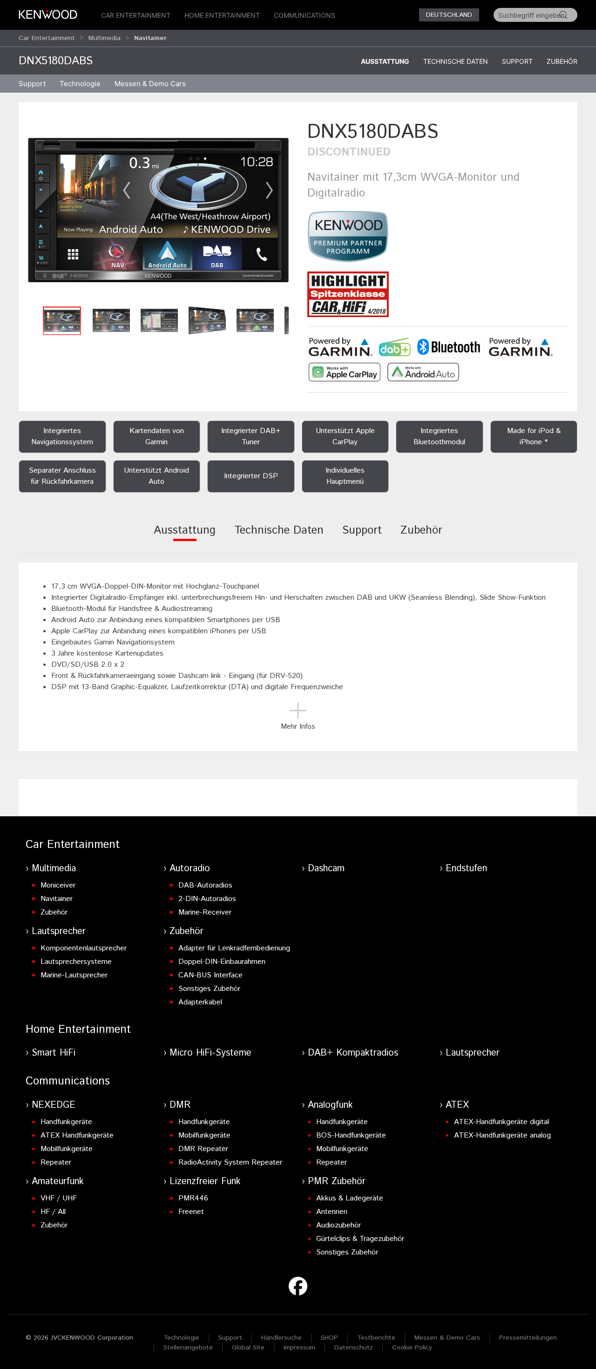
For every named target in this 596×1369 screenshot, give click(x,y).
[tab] (184, 537)
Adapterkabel (200, 1002)
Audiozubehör (338, 1225)
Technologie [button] (80, 83)
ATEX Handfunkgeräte (77, 1135)
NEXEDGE (53, 1105)
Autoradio (189, 868)
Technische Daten (455, 61)
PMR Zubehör (337, 1181)
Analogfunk (330, 1105)
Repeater (56, 1162)
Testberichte (376, 1337)
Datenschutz (353, 1347)
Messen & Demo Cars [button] (150, 83)
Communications (304, 15)
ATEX (457, 1105)
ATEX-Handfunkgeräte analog (502, 1135)
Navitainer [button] (150, 38)
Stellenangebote (188, 1347)
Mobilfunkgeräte (67, 1149)
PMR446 (193, 1198)
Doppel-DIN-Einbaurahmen (221, 961)
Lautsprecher (59, 931)
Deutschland (449, 15)
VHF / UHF (59, 1198)
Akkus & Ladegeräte (349, 1198)
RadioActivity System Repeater (230, 1162)
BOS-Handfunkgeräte (351, 1135)
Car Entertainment (135, 15)
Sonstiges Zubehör (209, 988)
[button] (158, 209)
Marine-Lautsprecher (74, 975)
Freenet (191, 1211)
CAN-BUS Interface (210, 975)
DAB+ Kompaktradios (353, 1053)
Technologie (181, 1337)
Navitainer (57, 899)
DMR (179, 1105)
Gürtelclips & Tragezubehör (360, 1238)
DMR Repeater (203, 1149)
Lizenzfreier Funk (205, 1181)
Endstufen (466, 868)
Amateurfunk (58, 1181)
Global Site (248, 1347)
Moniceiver (58, 885)
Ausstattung (385, 61)
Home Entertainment (222, 15)
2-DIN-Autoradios (207, 899)
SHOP (329, 1337)
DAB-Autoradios (205, 885)
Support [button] (32, 83)
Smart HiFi (53, 1053)
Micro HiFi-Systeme (210, 1053)
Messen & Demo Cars (447, 1337)
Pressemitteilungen (528, 1337)
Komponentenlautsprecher (84, 948)
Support (517, 61)
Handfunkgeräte (66, 1122)
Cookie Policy (412, 1347)
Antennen (331, 1211)
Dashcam (326, 868)
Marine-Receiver (204, 912)
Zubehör (562, 61)
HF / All (53, 1211)
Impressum (299, 1347)
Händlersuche (281, 1337)
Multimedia (104, 38)
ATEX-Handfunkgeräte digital (501, 1122)
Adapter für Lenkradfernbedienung (234, 948)
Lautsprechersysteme (76, 961)
